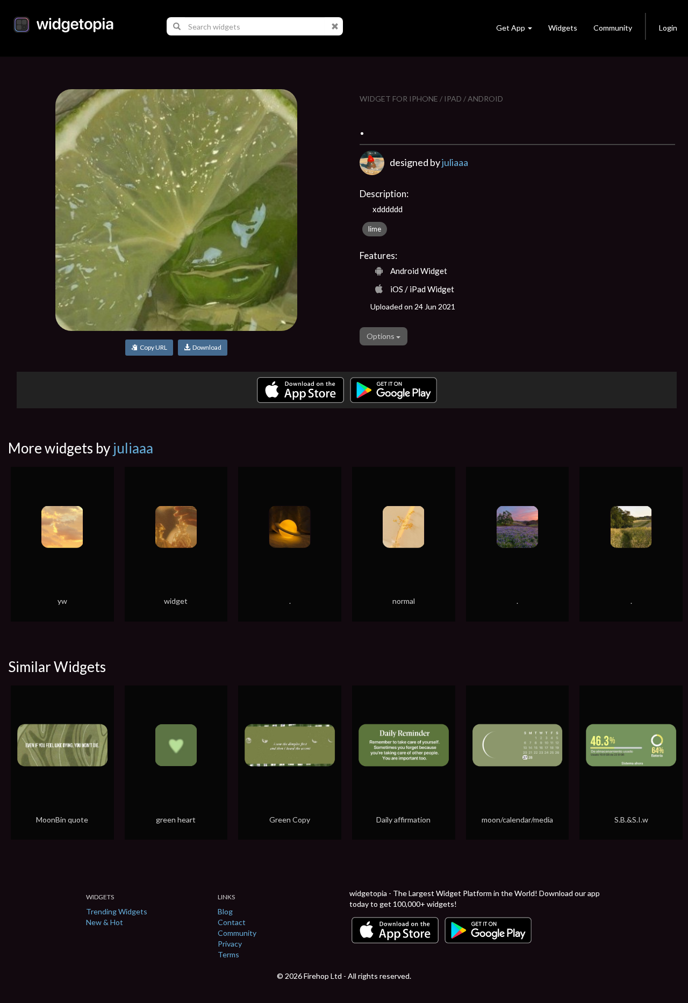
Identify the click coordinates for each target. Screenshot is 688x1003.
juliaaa (455, 162)
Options (381, 336)
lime (374, 229)
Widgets (562, 27)
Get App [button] (510, 27)
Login (668, 27)
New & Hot (104, 922)
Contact (232, 922)
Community (612, 27)
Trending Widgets (116, 911)
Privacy (230, 943)
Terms (228, 954)
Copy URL (152, 347)
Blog (225, 911)
